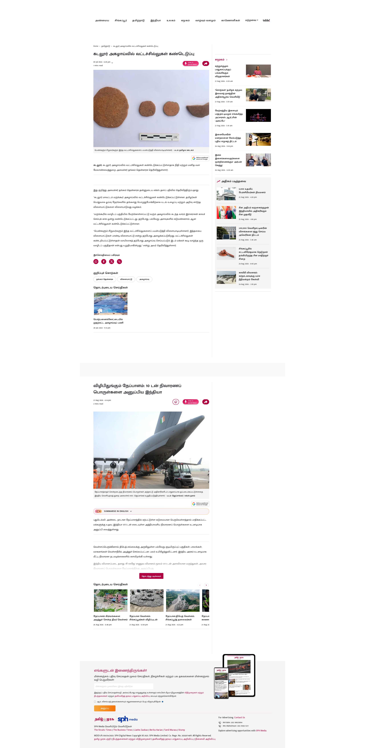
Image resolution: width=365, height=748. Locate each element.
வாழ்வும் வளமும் (205, 20)
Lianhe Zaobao (141, 730)
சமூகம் (185, 20)
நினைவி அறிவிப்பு (205, 739)
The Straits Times (103, 730)
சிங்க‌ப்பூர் (121, 20)
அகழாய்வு (144, 279)
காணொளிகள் (230, 20)
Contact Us (239, 717)
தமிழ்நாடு (138, 20)
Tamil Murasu (170, 730)
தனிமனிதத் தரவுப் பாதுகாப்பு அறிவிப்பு (132, 696)
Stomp (182, 730)
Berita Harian (156, 730)
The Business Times (122, 730)
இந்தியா (155, 20)
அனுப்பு (105, 708)
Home (95, 46)
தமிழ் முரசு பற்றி (102, 739)
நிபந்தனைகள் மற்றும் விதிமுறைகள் (131, 739)
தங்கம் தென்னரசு (104, 279)
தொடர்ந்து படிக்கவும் (151, 576)
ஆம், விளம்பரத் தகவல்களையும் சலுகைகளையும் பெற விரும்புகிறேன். (130, 701)
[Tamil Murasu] (104, 719)
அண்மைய (102, 20)
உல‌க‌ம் (171, 20)
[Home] (127, 719)
